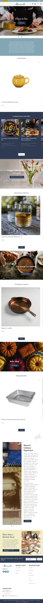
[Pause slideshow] (27, 37)
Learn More (27, 521)
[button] (30, 3)
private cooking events (7, 541)
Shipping (30, 573)
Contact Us (31, 580)
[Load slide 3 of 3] (22, 37)
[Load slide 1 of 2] (21, 370)
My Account (31, 570)
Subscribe (39, 559)
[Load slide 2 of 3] (20, 37)
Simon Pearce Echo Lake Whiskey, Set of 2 (11, 236)
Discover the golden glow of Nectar (15, 29)
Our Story (30, 568)
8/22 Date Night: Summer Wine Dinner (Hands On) (29, 139)
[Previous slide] (16, 37)
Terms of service (19, 602)
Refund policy (23, 600)
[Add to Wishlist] (39, 62)
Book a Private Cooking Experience (9, 550)
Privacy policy (37, 600)
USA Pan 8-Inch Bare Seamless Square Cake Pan (13, 419)
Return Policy (31, 575)
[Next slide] (24, 37)
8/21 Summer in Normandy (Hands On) (9, 139)
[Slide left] (19, 110)
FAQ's (30, 578)
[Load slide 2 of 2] (22, 370)
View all (21, 154)
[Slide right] (24, 110)
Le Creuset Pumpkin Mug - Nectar (9, 102)
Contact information (30, 600)
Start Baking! (14, 365)
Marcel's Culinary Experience (15, 600)
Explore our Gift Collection (17, 177)
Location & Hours (32, 583)
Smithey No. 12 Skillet (6, 328)
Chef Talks (18, 570)
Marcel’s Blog (18, 568)
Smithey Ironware (26, 274)
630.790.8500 (7, 594)
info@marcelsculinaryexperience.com (11, 596)
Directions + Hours (11, 0)
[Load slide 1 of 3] (18, 37)
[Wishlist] (38, 4)
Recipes (17, 573)
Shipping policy (25, 602)
